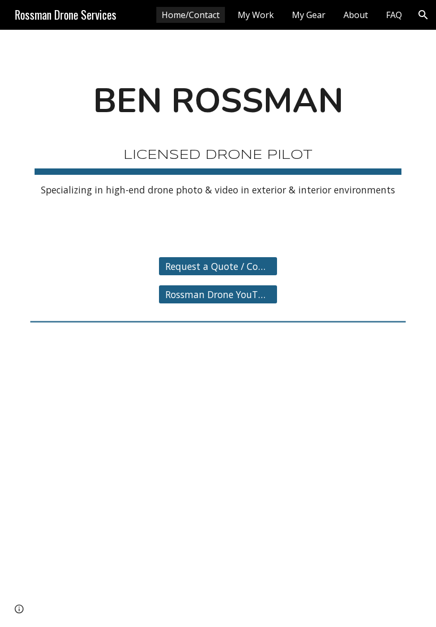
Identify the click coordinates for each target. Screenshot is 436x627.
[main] (218, 136)
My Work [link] (256, 15)
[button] (423, 15)
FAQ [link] (394, 15)
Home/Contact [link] (191, 15)
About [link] (355, 15)
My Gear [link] (308, 15)
